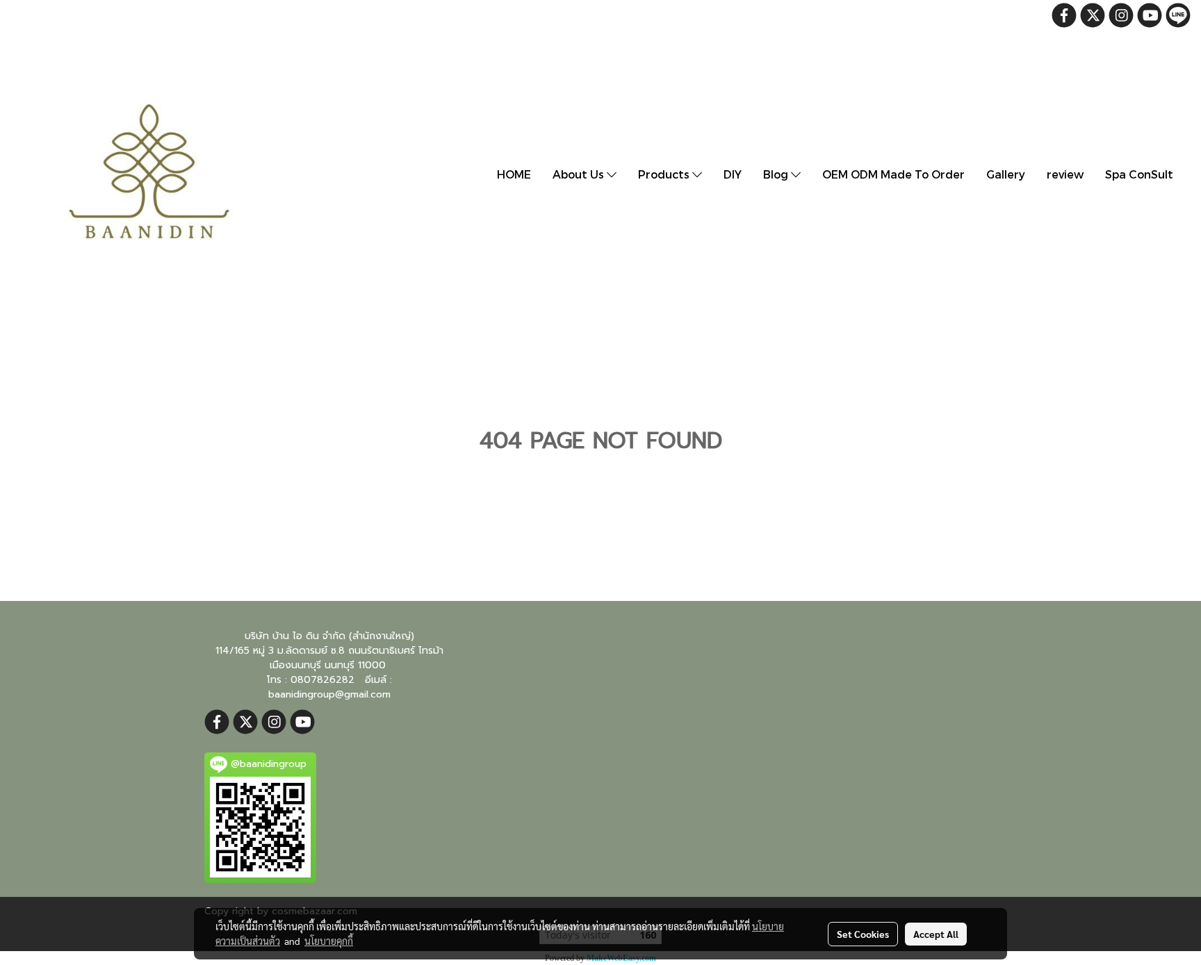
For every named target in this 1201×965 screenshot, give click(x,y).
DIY (733, 174)
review (1065, 174)
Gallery (1005, 174)
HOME (514, 174)
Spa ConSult (1139, 174)
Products (665, 174)
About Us (580, 174)
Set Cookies (863, 933)
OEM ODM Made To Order (893, 174)
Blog (777, 174)
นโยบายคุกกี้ (328, 940)
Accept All (935, 933)
